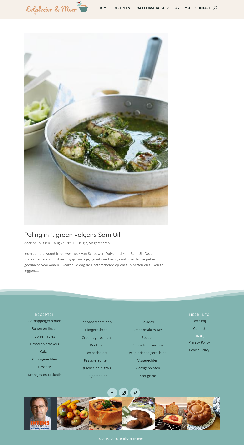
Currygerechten (44, 359)
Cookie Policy (199, 350)
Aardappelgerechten (44, 321)
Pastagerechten (96, 360)
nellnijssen (41, 243)
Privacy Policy (199, 342)
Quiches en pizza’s (96, 368)
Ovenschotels (96, 352)
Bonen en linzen (45, 328)
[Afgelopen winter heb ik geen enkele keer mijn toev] (105, 413)
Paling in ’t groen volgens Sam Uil (72, 235)
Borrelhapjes (45, 336)
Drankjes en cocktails (44, 374)
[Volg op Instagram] (123, 392)
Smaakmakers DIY (148, 329)
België (82, 243)
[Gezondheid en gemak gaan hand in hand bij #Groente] (73, 413)
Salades (148, 322)
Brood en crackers (44, 344)
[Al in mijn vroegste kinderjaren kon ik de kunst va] (203, 413)
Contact (199, 328)
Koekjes (96, 345)
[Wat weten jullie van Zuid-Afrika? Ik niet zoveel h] (171, 413)
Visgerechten (99, 243)
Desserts (45, 367)
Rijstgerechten (96, 376)
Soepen (148, 337)
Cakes (44, 351)
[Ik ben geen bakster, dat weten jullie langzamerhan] (138, 413)
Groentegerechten (96, 337)
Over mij (199, 321)
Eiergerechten (96, 329)
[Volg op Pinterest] (135, 392)
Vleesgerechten (148, 368)
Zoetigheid (147, 376)
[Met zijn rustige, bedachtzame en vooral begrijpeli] (40, 413)
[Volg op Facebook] (112, 392)
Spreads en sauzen (147, 345)
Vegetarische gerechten (148, 352)
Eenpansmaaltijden (96, 322)
